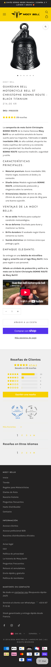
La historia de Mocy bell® (15, 558)
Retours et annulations (14, 568)
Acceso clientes (10, 526)
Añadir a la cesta (25, 322)
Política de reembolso (13, 578)
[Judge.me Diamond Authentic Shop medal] (17, 411)
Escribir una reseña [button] (25, 394)
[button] (9, 117)
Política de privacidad (13, 553)
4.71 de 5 (33, 365)
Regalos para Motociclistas (16, 487)
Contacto (7, 511)
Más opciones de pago (25, 338)
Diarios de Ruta (10, 492)
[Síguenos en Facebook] (4, 625)
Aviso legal (8, 544)
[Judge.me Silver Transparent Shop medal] (31, 411)
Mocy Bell (8, 82)
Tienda (6, 482)
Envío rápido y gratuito (14, 573)
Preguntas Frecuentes (13, 563)
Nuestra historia (10, 497)
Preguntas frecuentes (13, 502)
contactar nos (21, 592)
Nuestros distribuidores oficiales (19, 535)
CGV (5, 549)
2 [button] (22, 435)
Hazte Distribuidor (11, 507)
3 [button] (26, 435)
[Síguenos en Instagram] (11, 625)
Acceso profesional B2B (14, 530)
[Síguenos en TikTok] (19, 625)
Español (33, 634)
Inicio (5, 477)
